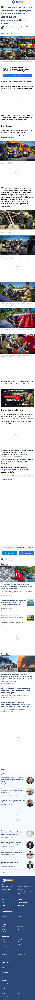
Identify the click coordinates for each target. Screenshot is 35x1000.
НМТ (19, 944)
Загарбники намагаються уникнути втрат (12, 622)
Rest (3, 770)
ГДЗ (3, 939)
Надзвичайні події (25, 26)
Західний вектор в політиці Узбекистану (9, 863)
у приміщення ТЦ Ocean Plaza (20, 419)
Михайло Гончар (5, 804)
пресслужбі (21, 115)
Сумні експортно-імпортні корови (12, 852)
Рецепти (4, 965)
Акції (3, 957)
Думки (3, 774)
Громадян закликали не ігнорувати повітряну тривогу (15, 695)
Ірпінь (8, 475)
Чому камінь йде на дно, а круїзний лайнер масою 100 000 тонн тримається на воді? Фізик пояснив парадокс (13, 602)
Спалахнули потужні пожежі (8, 681)
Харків (19, 914)
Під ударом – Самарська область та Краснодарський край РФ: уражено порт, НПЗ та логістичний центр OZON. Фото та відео (17, 676)
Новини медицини (6, 983)
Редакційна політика (6, 479)
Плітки (19, 991)
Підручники (20, 939)
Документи (20, 889)
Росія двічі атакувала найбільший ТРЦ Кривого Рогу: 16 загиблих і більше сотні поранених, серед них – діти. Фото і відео (15, 705)
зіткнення (4, 84)
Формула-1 (4, 931)
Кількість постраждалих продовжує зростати (13, 709)
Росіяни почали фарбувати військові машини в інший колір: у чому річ (12, 618)
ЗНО (3, 944)
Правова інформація (7, 886)
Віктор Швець (5, 784)
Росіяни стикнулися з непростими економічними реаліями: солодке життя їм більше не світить (12, 832)
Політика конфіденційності (24, 886)
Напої (19, 965)
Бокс (19, 929)
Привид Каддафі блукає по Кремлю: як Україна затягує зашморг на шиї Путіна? (12, 779)
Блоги (3, 906)
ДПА (19, 941)
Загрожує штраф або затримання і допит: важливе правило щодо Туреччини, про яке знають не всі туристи (16, 586)
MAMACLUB (20, 983)
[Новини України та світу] (4, 559)
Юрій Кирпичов (5, 854)
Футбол (3, 926)
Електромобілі (21, 954)
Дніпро (19, 916)
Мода (19, 993)
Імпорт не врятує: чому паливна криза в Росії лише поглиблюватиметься (13, 801)
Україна (3, 475)
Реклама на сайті (6, 889)
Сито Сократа (5, 837)
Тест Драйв (4, 954)
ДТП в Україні (15, 475)
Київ (3, 914)
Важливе (4, 564)
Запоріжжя (4, 916)
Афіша (3, 991)
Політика (20, 899)
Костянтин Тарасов (7, 795)
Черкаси (4, 919)
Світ (3, 902)
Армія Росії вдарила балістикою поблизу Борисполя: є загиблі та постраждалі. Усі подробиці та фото (15, 691)
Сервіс (19, 957)
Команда (20, 884)
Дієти (3, 967)
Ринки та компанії (6, 975)
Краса (3, 993)
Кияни (9, 559)
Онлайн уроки (5, 941)
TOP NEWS (5, 654)
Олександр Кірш (5, 846)
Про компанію (5, 884)
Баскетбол (20, 926)
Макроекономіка (22, 975)
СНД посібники (5, 947)
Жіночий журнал (6, 996)
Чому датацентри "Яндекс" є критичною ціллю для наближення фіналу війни (12, 790)
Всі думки (4, 872)
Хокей (3, 929)
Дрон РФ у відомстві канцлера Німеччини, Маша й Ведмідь (11, 843)
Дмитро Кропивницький (13, 27)
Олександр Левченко (7, 866)
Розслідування (22, 902)
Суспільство (21, 906)
